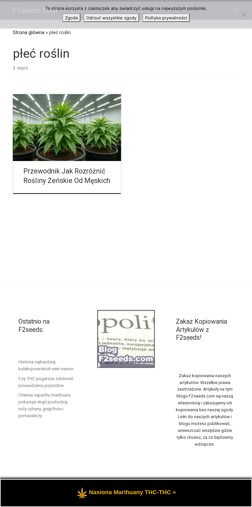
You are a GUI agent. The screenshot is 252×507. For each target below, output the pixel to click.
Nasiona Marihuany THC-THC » (132, 492)
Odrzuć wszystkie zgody (111, 17)
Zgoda (71, 17)
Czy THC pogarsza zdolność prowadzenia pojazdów (46, 382)
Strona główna (28, 32)
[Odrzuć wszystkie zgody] (244, 14)
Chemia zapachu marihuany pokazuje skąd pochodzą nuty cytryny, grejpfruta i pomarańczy (44, 405)
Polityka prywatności (166, 17)
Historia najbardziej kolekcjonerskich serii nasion (46, 365)
